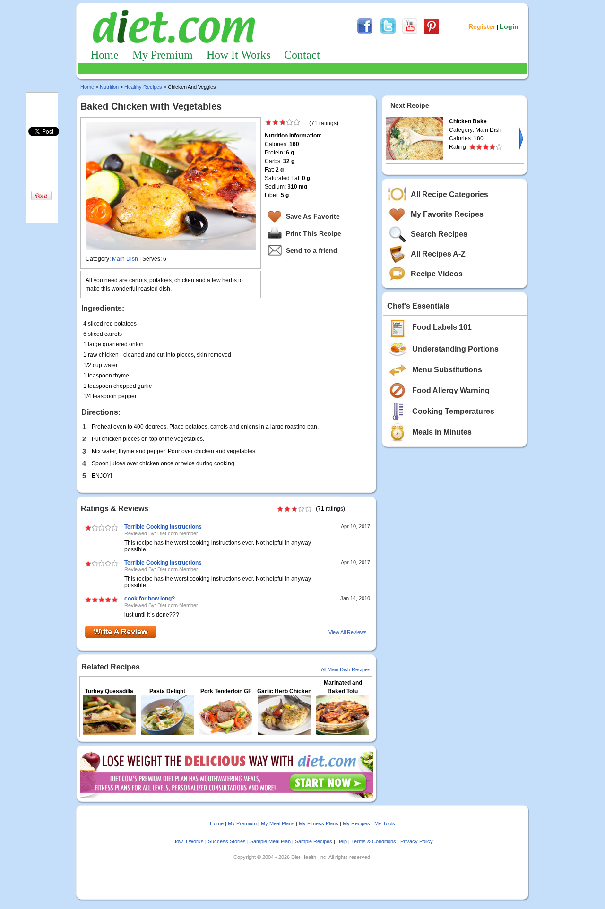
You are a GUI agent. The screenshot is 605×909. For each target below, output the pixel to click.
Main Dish (125, 259)
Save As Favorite (313, 216)
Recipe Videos (437, 274)
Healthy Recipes (143, 87)
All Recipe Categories (449, 194)
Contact (302, 55)
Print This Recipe (313, 233)
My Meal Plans (277, 823)
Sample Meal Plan (270, 841)
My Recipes (356, 823)
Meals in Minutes (442, 432)
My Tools (384, 823)
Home (105, 55)
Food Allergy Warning (451, 390)
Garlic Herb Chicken (284, 691)
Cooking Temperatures (453, 411)
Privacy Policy (416, 841)
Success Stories (227, 841)
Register (481, 26)
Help (342, 841)
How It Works (238, 55)
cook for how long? (149, 598)
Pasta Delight (167, 691)
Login (509, 26)
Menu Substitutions (447, 370)
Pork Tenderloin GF (225, 691)
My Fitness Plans (318, 823)
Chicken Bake (468, 121)
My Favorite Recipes (447, 214)
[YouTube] (410, 32)
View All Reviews (347, 632)
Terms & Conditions (373, 841)
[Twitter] (388, 32)
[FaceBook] (365, 32)
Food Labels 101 (442, 327)
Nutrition (109, 87)
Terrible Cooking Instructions (163, 526)
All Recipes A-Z (438, 254)
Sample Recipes (313, 841)
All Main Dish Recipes (346, 669)
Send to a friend (311, 250)
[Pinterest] (432, 32)
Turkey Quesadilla (109, 691)
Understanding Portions (455, 349)
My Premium (162, 55)
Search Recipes (439, 234)
